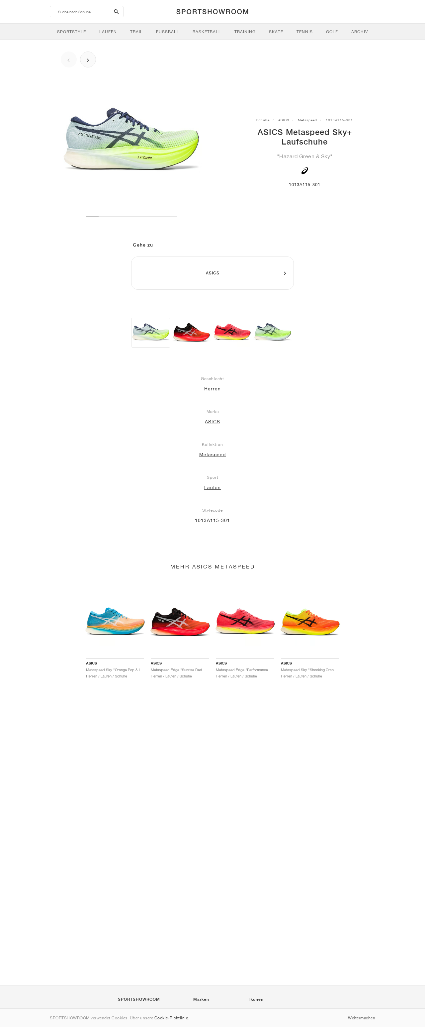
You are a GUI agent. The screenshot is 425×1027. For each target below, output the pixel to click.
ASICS (283, 120)
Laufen (212, 487)
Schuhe (263, 120)
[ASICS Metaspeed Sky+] (150, 333)
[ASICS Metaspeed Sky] (191, 333)
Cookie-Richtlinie (171, 1017)
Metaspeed (307, 120)
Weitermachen (361, 1017)
